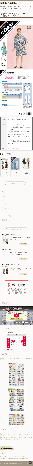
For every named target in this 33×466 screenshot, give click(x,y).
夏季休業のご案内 (7, 249)
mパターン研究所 (6, 216)
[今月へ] (22, 333)
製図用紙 (4, 220)
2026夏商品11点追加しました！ (10, 264)
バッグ (4, 204)
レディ (15, 6)
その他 (4, 208)
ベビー (4, 188)
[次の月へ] (24, 333)
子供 (3, 192)
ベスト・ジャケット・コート (25, 6)
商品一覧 (10, 6)
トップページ (3, 6)
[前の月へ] (19, 333)
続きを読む (23, 243)
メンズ (4, 196)
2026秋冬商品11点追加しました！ (11, 234)
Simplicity (4, 212)
